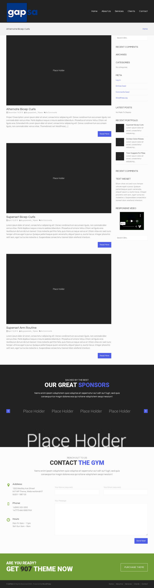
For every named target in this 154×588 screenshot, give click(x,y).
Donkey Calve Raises (135, 139)
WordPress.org (122, 98)
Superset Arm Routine (21, 327)
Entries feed (121, 86)
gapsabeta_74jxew (35, 112)
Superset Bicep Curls (20, 216)
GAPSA (10, 584)
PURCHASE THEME (134, 567)
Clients (131, 11)
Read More (104, 134)
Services (119, 11)
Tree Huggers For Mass (135, 153)
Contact (143, 11)
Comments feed (122, 92)
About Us (106, 11)
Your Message (60, 501)
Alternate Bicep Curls (21, 109)
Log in (118, 80)
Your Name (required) (64, 487)
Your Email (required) (112, 487)
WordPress (46, 584)
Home (94, 11)
